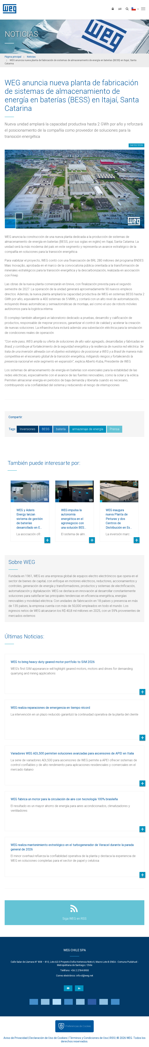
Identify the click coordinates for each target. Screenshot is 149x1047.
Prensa (114, 429)
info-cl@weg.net (84, 975)
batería (61, 429)
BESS (45, 429)
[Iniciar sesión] (113, 8)
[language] (135, 8)
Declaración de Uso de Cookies (48, 1037)
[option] (30, 508)
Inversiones (27, 429)
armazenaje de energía (87, 429)
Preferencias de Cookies (78, 1026)
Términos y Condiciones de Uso (88, 1037)
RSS (112, 1037)
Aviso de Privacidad (15, 1037)
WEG (8, 8)
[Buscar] (127, 8)
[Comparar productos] (120, 8)
